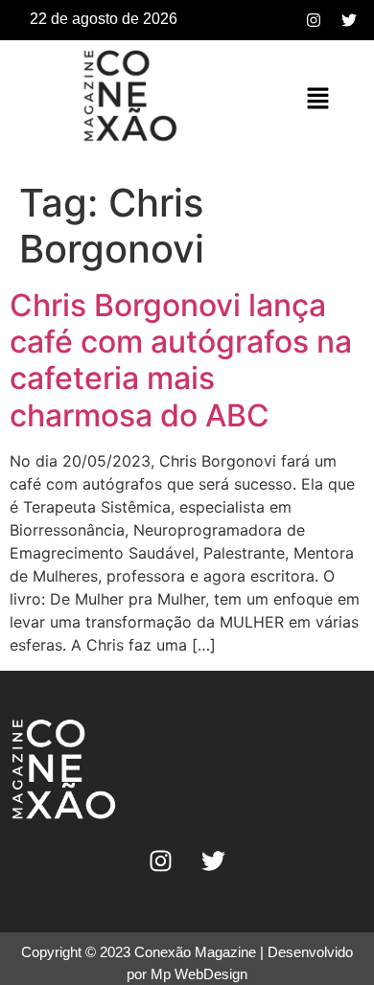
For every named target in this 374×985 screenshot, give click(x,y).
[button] (317, 99)
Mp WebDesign (199, 974)
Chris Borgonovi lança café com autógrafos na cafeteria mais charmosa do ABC (181, 360)
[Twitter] (349, 20)
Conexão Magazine (195, 952)
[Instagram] (313, 20)
